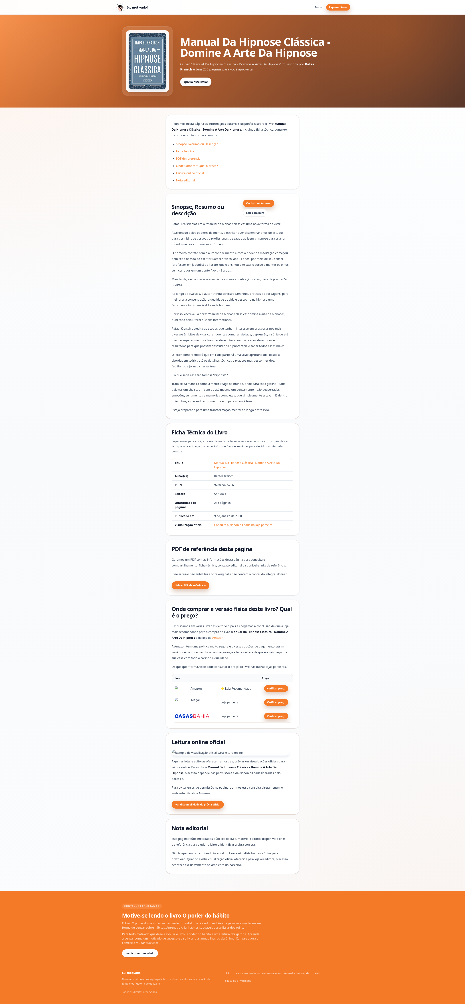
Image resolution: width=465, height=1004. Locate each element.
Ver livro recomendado (140, 953)
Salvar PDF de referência (190, 585)
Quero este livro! (196, 82)
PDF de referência (188, 159)
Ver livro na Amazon (258, 203)
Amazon (217, 638)
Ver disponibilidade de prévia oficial (197, 804)
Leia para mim (255, 212)
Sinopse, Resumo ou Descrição (197, 144)
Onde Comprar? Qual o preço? (197, 166)
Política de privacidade (237, 980)
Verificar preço (276, 688)
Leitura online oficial (190, 173)
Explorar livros (338, 7)
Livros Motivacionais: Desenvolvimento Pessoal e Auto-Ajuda (272, 973)
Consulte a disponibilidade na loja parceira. (243, 525)
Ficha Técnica (185, 151)
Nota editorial (185, 180)
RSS (317, 973)
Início (318, 7)
